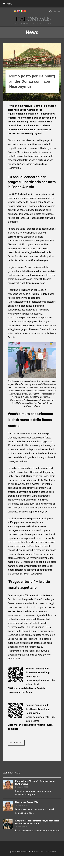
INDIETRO (18, 743)
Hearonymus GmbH (25, 851)
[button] (7, 3)
